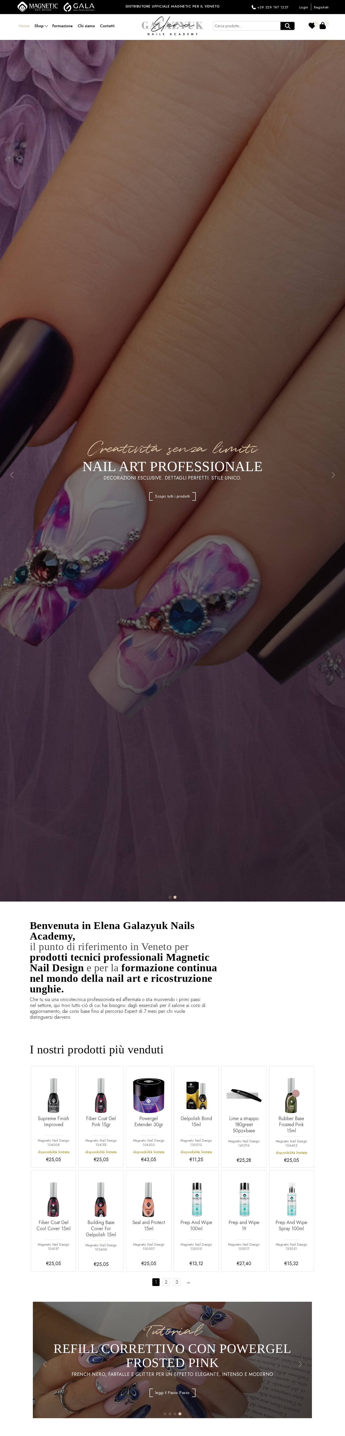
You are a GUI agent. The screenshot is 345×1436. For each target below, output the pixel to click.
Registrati (321, 7)
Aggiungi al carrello (53, 1162)
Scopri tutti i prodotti (172, 503)
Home (24, 26)
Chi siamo (86, 26)
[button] (11, 474)
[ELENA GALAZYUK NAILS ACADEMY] (172, 25)
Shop (39, 25)
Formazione (62, 26)
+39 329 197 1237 (273, 7)
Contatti (107, 26)
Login (303, 7)
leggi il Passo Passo (172, 1399)
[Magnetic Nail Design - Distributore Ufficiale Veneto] (38, 6)
